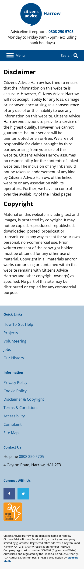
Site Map (11, 432)
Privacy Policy (15, 382)
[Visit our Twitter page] (23, 493)
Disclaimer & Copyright (24, 399)
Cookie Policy (15, 390)
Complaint (13, 424)
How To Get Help (18, 324)
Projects (11, 332)
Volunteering (15, 341)
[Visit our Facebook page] (9, 493)
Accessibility (14, 416)
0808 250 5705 (61, 31)
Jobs (7, 349)
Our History (14, 357)
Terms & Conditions (21, 407)
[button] (15, 55)
